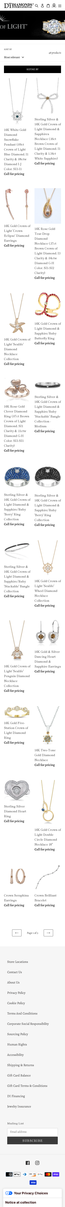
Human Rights (17, 1044)
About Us (13, 982)
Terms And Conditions (22, 1013)
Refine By (32, 69)
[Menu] (60, 5)
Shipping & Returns (20, 1065)
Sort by (8, 49)
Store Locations (17, 962)
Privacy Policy (16, 993)
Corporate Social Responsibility (28, 1024)
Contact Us (14, 972)
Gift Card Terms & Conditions (27, 1086)
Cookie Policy (16, 1003)
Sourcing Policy (17, 1034)
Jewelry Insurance (19, 1106)
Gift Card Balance (19, 1075)
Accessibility (15, 1055)
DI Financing (16, 1096)
